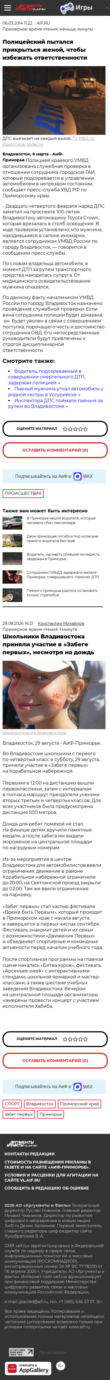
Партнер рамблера (53, 1352)
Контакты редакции (30, 1153)
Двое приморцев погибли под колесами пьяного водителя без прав (62, 538)
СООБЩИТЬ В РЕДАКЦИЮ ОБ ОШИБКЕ (47, 1188)
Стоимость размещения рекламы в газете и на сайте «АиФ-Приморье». (48, 1165)
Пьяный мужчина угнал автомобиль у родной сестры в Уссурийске (55, 391)
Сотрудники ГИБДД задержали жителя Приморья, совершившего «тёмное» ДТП (63, 574)
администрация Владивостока (34, 732)
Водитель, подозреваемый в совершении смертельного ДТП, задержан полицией (46, 377)
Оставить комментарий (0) (55, 450)
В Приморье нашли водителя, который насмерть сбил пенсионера (61, 520)
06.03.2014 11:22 (17, 23)
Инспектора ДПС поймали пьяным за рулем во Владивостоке (55, 403)
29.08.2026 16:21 (18, 623)
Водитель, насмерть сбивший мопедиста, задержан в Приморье (63, 556)
